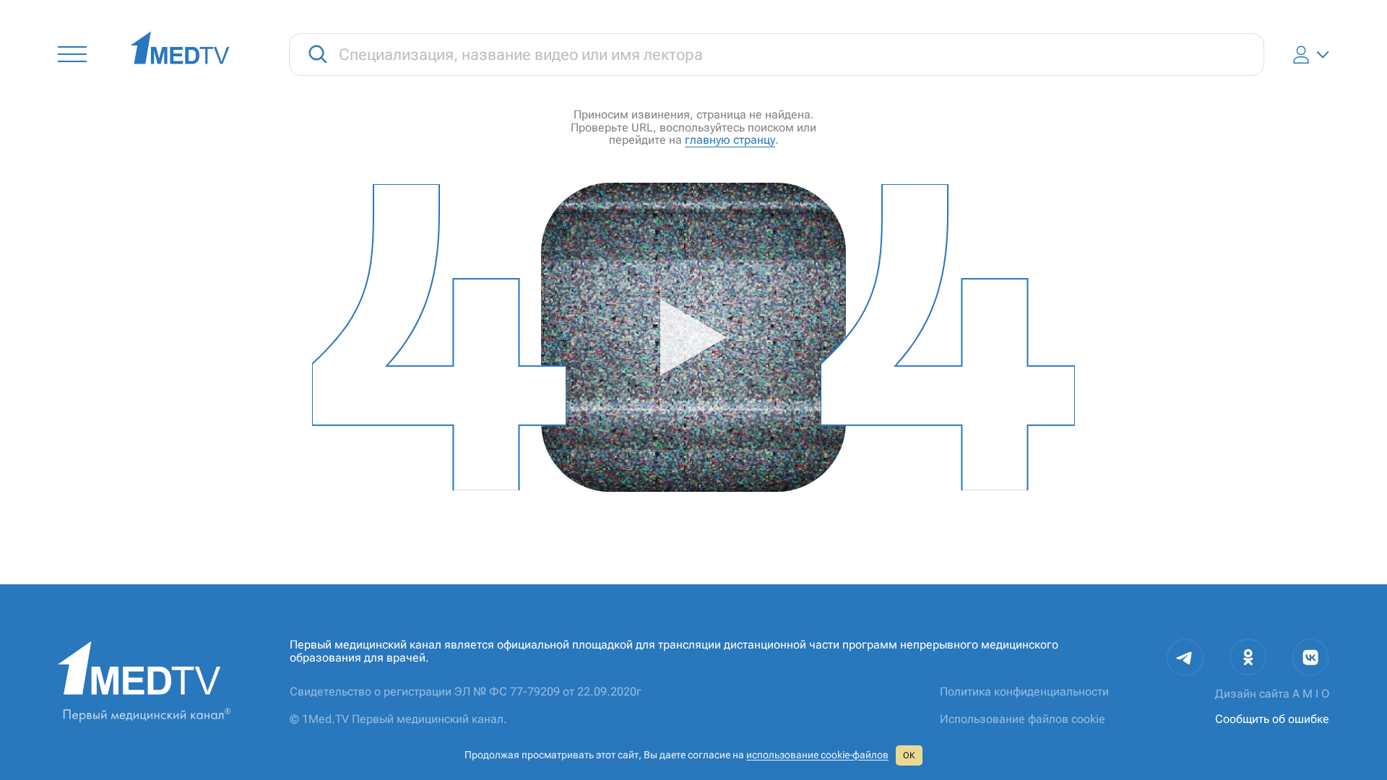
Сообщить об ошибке (1272, 719)
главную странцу (730, 140)
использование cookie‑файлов (817, 754)
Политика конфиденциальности (1024, 691)
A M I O (1310, 694)
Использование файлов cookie (1022, 719)
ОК (909, 755)
